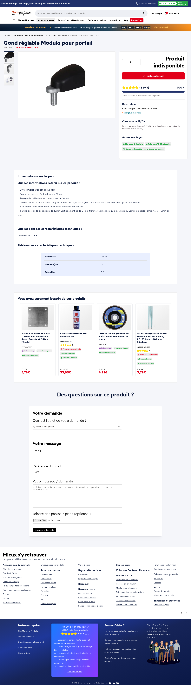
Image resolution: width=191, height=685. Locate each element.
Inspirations (114, 20)
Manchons (83, 574)
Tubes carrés (46, 574)
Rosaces (157, 582)
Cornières (45, 595)
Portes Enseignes (161, 604)
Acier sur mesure (46, 20)
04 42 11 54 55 (167, 3)
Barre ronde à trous (87, 597)
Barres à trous (86, 589)
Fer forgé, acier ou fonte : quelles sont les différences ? (121, 633)
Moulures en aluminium (126, 588)
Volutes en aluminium (125, 596)
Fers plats (45, 591)
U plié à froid (84, 565)
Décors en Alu (124, 575)
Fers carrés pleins (48, 587)
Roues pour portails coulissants (16, 590)
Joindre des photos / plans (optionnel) (62, 514)
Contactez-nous (25, 647)
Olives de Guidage (11, 581)
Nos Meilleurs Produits (28, 631)
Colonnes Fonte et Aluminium (133, 570)
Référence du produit (48, 466)
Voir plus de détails (132, 113)
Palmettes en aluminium (127, 579)
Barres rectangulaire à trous (90, 606)
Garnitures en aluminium (165, 569)
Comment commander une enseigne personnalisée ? (120, 642)
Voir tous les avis (74, 671)
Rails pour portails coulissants (16, 585)
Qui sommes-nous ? (27, 636)
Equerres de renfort (12, 602)
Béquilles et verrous (12, 569)
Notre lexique (24, 653)
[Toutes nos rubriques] (14, 20)
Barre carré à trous (86, 601)
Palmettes (158, 578)
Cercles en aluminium (125, 600)
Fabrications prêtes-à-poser (71, 20)
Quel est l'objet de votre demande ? (60, 420)
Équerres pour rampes (88, 578)
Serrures (6, 594)
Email (37, 451)
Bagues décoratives (89, 570)
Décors (157, 587)
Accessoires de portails (16, 564)
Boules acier (123, 564)
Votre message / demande (53, 481)
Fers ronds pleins (48, 582)
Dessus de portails (162, 591)
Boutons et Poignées (12, 577)
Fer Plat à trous (85, 593)
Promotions (136, 20)
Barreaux (83, 583)
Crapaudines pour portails (52, 565)
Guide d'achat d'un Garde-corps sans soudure (120, 660)
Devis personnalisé (97, 20)
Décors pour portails (166, 574)
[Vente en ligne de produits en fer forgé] (22, 13)
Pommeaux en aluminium (165, 565)
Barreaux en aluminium (126, 604)
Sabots (6, 598)
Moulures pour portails (164, 595)
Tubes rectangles (48, 603)
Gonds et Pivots (10, 573)
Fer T (43, 599)
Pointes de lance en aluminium (130, 592)
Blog (125, 20)
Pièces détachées (26, 20)
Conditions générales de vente (31, 642)
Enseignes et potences (167, 600)
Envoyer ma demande (44, 530)
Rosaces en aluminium (126, 584)
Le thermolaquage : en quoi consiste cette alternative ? (120, 651)
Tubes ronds (46, 578)
